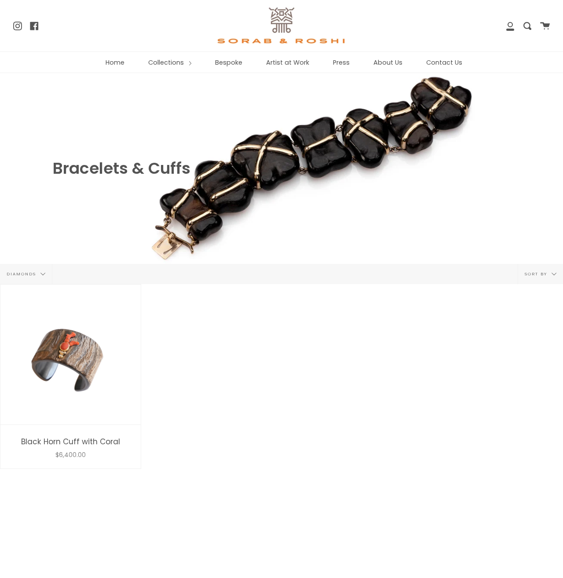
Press (341, 62)
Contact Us (444, 62)
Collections (167, 62)
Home (115, 62)
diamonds (22, 273)
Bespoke (228, 62)
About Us (387, 62)
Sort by (537, 273)
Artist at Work (287, 62)
